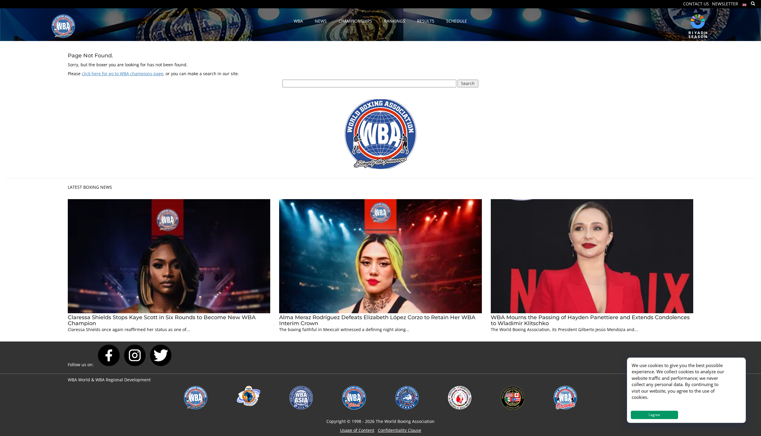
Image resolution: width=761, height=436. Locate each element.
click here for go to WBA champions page (122, 73)
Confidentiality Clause (399, 430)
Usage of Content (357, 430)
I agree (654, 414)
